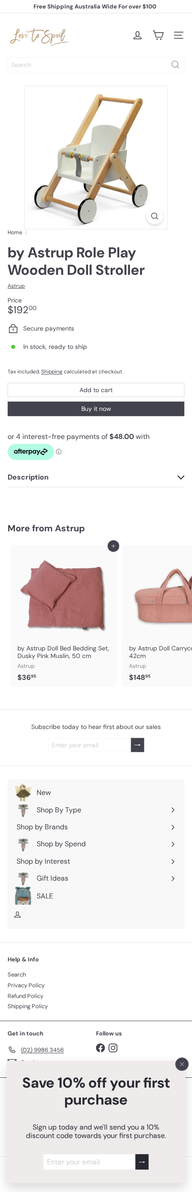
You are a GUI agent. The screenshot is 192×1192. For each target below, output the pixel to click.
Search (17, 974)
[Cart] (158, 35)
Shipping (52, 371)
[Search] (175, 64)
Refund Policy (25, 996)
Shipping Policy (28, 1006)
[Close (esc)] (182, 1064)
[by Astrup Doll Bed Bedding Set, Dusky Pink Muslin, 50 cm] (63, 616)
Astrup (70, 528)
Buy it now (96, 409)
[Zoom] (154, 216)
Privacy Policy (26, 985)
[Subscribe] (142, 1162)
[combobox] (96, 64)
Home (15, 232)
